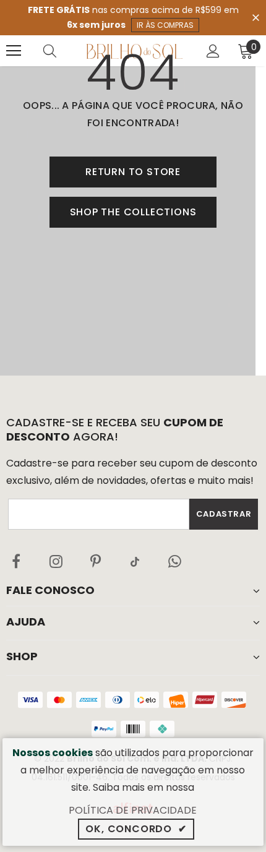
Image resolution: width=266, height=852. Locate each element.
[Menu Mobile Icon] (13, 50)
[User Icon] (213, 51)
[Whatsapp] (174, 561)
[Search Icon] (61, 50)
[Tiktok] (135, 561)
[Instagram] (56, 561)
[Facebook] (16, 561)
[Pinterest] (95, 561)
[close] (255, 17)
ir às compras (165, 25)
